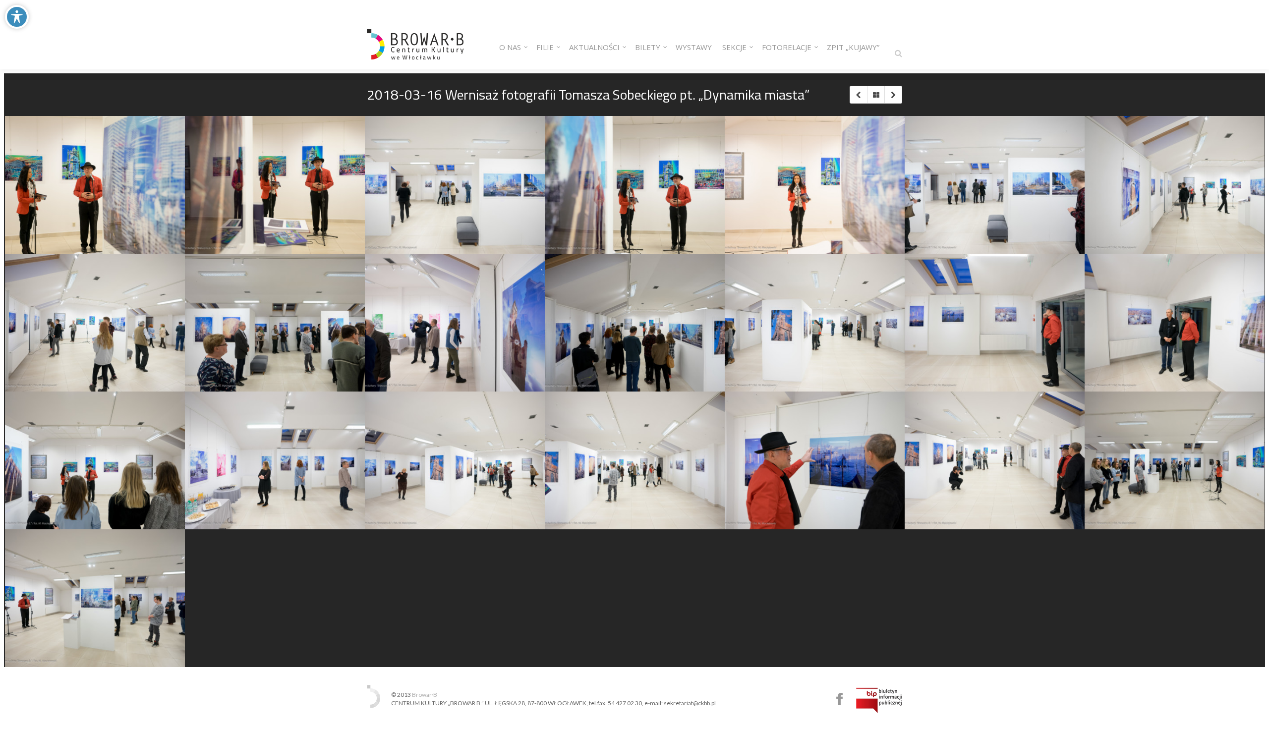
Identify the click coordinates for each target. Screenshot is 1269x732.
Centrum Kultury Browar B (839, 699)
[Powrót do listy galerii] (875, 94)
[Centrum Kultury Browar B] (415, 34)
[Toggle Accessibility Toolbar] (17, 17)
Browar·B (424, 694)
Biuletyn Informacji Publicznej (879, 700)
